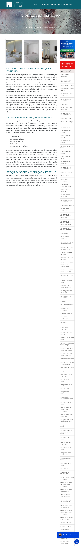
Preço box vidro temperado (66, 375)
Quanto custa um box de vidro (66, 506)
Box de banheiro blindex (65, 136)
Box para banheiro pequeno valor (66, 271)
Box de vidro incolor (64, 190)
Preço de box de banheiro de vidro (66, 398)
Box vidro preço (66, 313)
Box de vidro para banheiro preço (66, 201)
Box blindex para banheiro (66, 108)
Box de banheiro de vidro (66, 147)
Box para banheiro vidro (66, 281)
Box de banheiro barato (65, 131)
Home (35, 4)
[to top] (76, 539)
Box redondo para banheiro (66, 297)
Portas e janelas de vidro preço (67, 344)
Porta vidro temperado (64, 328)
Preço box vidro (66, 371)
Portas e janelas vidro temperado (66, 354)
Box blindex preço (66, 118)
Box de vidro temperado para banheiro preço (65, 222)
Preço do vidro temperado (65, 453)
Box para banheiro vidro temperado (66, 286)
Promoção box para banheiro (67, 478)
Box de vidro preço (66, 205)
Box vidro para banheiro (65, 309)
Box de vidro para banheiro (66, 195)
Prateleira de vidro (67, 359)
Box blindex (64, 104)
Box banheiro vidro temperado (66, 94)
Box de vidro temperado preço (66, 229)
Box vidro (63, 301)
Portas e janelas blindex (66, 333)
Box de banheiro (65, 127)
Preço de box (64, 388)
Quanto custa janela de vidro (65, 495)
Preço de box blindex (64, 392)
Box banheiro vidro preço (66, 89)
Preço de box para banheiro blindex (66, 420)
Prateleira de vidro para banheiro (67, 363)
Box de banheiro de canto (66, 141)
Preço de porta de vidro (66, 438)
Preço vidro (64, 468)
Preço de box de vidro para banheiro (65, 409)
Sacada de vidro (65, 526)
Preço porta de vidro (65, 464)
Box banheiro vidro (66, 85)
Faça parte (70, 4)
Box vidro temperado (64, 318)
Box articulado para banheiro (65, 81)
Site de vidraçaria (66, 529)
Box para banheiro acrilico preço (66, 243)
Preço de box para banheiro (66, 415)
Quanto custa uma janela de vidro (66, 518)
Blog (63, 4)
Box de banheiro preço (65, 152)
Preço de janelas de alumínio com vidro (66, 432)
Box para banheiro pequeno (66, 258)
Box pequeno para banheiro (66, 291)
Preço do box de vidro (66, 448)
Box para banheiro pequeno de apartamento (66, 264)
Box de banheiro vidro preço (65, 162)
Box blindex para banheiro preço (66, 114)
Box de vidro (64, 176)
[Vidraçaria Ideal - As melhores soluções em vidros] (14, 4)
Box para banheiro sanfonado (66, 276)
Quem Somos (44, 4)
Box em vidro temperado (64, 237)
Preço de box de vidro (65, 403)
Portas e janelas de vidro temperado (67, 349)
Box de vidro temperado (64, 209)
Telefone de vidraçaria (64, 542)
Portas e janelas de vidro (67, 338)
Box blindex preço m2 (66, 122)
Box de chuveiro (66, 172)
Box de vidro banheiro (64, 180)
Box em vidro (64, 233)
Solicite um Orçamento (67, 65)
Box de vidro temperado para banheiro (65, 215)
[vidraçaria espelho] (13, 51)
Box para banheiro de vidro (66, 253)
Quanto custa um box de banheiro (66, 501)
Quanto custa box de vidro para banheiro (66, 484)
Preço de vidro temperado (65, 443)
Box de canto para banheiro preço (66, 168)
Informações (54, 4)
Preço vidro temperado (64, 473)
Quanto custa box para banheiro (66, 490)
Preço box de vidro (66, 367)
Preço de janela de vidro (66, 426)
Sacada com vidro (66, 522)
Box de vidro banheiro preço (65, 185)
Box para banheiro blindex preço (66, 248)
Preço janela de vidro (65, 459)
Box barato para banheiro (65, 100)
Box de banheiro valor (65, 157)
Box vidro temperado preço (66, 323)
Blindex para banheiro (64, 75)
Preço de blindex (66, 385)
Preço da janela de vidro (66, 380)
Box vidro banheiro (66, 305)
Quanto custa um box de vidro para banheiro (66, 512)
